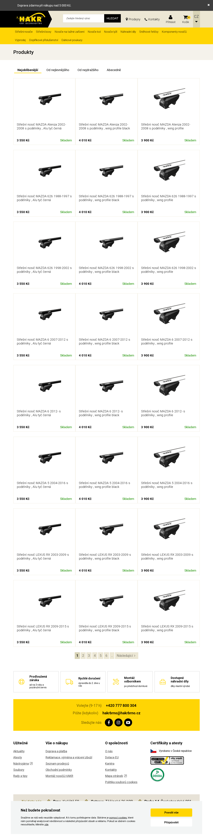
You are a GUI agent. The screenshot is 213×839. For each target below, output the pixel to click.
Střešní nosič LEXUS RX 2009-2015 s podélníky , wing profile (167, 628)
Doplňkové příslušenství (43, 40)
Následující (125, 656)
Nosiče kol (94, 31)
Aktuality (19, 751)
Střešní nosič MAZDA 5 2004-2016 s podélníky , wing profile (166, 485)
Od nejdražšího (88, 70)
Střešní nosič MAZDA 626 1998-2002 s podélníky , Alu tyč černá (44, 270)
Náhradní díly (128, 31)
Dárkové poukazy (71, 40)
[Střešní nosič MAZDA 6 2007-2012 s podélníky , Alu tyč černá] (44, 316)
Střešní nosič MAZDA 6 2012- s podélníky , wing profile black (101, 413)
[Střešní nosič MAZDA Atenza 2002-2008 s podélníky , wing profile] (168, 101)
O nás (109, 751)
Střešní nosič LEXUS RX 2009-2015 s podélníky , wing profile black (105, 628)
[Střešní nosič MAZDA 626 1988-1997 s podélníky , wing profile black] (106, 172)
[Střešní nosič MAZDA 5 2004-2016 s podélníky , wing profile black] (106, 459)
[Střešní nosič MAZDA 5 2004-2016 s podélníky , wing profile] (168, 459)
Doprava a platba (56, 751)
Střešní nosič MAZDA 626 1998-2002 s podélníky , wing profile (168, 270)
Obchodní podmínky (59, 769)
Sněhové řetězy (148, 31)
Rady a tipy (20, 776)
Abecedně (114, 70)
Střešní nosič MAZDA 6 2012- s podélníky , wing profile (163, 413)
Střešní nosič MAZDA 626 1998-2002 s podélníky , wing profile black (106, 270)
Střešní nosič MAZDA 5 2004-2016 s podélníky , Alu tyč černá (42, 485)
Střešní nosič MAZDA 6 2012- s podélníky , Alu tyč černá (39, 413)
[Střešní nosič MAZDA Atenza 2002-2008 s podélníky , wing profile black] (106, 101)
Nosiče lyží (110, 31)
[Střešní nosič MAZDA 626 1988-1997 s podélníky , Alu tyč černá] (44, 172)
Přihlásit (171, 22)
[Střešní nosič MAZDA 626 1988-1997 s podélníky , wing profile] (168, 172)
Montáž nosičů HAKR (59, 776)
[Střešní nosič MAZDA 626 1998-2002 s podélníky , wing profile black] (106, 244)
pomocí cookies (118, 817)
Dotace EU (112, 757)
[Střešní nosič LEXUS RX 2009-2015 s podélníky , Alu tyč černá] (44, 603)
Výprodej (20, 40)
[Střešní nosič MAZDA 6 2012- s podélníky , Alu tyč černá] (44, 387)
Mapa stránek (114, 776)
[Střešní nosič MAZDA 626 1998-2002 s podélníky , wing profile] (168, 244)
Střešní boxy (43, 31)
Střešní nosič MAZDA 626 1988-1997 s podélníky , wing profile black (106, 198)
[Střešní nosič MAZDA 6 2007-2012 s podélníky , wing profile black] (106, 316)
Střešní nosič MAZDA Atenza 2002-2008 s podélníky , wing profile (165, 126)
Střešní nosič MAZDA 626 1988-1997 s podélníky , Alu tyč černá (44, 198)
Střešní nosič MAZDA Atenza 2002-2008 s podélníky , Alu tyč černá (41, 126)
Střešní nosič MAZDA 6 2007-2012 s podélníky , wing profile (166, 341)
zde (46, 824)
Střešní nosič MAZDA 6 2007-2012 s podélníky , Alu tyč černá (42, 341)
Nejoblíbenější (27, 70)
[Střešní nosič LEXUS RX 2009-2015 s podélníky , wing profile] (168, 603)
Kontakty (154, 19)
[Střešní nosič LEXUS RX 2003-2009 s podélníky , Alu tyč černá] (44, 531)
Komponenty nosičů (174, 31)
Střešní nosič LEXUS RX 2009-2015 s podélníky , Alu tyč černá (43, 628)
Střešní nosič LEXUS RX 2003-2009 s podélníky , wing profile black (105, 556)
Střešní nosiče (24, 31)
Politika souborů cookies (121, 782)
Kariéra (109, 763)
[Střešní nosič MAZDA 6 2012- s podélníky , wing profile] (168, 387)
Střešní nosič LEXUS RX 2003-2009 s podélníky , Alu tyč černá (43, 556)
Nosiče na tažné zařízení (69, 31)
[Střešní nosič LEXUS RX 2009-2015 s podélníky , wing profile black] (106, 603)
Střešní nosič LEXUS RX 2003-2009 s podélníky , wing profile (167, 556)
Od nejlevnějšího (57, 70)
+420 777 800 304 (121, 705)
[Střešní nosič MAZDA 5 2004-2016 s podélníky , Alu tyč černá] (44, 459)
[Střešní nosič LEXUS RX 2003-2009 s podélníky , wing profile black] (106, 531)
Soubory (18, 769)
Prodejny (134, 19)
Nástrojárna (21, 763)
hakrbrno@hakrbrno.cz (121, 713)
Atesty (17, 757)
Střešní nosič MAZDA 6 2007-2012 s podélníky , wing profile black (104, 341)
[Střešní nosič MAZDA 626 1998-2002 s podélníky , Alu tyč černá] (44, 244)
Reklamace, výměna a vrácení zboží (69, 757)
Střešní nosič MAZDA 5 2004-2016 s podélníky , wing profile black (104, 485)
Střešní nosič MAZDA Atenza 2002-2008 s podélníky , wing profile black (104, 126)
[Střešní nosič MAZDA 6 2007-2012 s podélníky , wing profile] (168, 316)
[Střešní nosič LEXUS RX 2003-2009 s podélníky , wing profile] (168, 531)
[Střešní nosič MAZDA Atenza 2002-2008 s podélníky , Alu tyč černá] (44, 101)
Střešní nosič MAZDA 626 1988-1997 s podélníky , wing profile (168, 198)
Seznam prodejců (57, 763)
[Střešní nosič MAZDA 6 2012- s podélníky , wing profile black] (106, 387)
